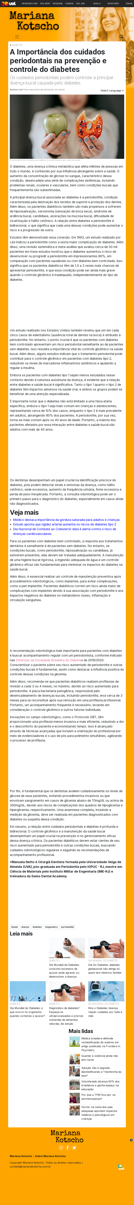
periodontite (67, 927)
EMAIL (129, 3)
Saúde (14, 927)
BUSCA (96, 3)
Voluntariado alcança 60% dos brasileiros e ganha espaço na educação (100, 1085)
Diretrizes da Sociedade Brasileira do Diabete (48, 660)
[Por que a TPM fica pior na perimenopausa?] (74, 1098)
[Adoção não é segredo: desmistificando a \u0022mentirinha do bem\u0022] (74, 1071)
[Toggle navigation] (17, 37)
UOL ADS (80, 3)
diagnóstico (51, 927)
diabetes (37, 927)
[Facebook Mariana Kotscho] (67, 1147)
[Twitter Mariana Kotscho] (73, 1147)
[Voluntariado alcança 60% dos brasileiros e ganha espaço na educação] (74, 1084)
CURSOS (69, 3)
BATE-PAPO (113, 3)
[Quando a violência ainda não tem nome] (74, 1058)
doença (25, 927)
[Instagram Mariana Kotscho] (60, 1147)
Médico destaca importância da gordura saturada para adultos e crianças (66, 520)
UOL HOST (45, 3)
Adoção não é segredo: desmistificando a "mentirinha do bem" (101, 1071)
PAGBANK (58, 3)
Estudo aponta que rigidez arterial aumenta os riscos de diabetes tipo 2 (64, 524)
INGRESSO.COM (29, 3)
